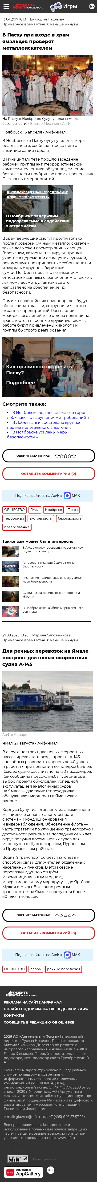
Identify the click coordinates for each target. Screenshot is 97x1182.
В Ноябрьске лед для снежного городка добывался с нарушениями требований (49, 415)
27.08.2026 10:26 (15, 635)
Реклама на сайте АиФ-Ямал (33, 1002)
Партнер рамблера (44, 1159)
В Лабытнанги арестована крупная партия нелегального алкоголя (44, 425)
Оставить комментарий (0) (48, 474)
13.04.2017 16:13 (14, 19)
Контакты (14, 1015)
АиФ (66, 123)
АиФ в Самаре (14, 735)
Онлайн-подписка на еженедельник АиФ (46, 1009)
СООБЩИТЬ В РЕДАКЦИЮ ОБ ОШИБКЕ (39, 1022)
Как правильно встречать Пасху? (39, 370)
